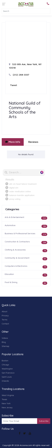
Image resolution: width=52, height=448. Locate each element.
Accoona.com (26, 445)
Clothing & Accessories (15, 249)
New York (6, 403)
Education (9, 274)
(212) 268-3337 (20, 74)
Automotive (10, 225)
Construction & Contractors (17, 241)
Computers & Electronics (16, 266)
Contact (5, 323)
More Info (14, 141)
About (4, 311)
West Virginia (8, 395)
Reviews (33, 141)
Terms (4, 319)
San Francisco (8, 372)
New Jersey (7, 407)
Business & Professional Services (20, 233)
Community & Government (17, 258)
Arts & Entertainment (14, 217)
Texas (4, 399)
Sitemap (5, 346)
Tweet (13, 85)
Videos (5, 338)
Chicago (5, 364)
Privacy (5, 315)
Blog (4, 342)
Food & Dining (11, 282)
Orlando (5, 381)
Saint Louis (7, 377)
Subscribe (43, 421)
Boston (5, 360)
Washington (7, 368)
